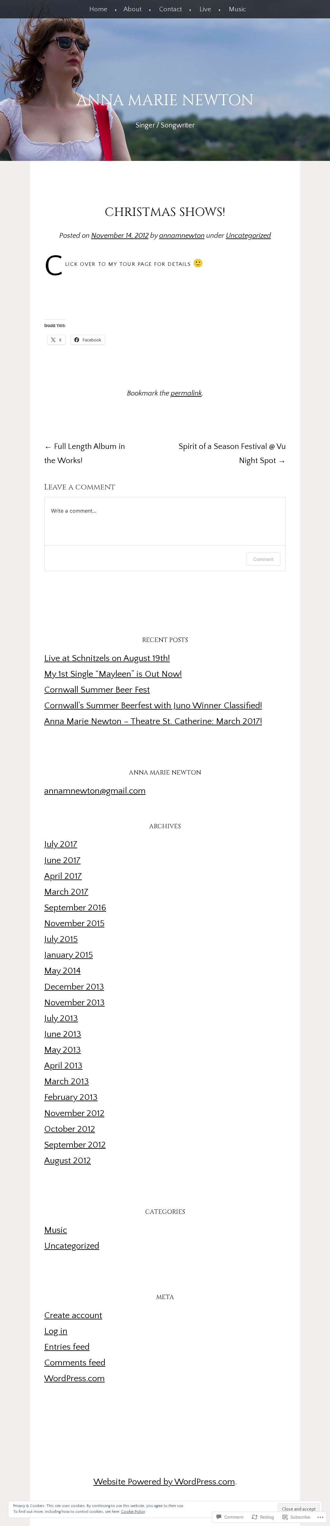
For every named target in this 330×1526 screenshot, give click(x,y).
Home (98, 9)
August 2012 (67, 1161)
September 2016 (75, 908)
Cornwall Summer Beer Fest (97, 690)
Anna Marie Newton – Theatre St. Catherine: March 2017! (153, 721)
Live (205, 9)
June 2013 (62, 1034)
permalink (186, 393)
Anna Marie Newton (165, 100)
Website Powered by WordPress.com (164, 1482)
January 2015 (68, 955)
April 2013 (63, 1066)
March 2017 (66, 892)
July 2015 (61, 939)
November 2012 (74, 1113)
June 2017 (62, 860)
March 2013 (66, 1081)
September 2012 (75, 1145)
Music (237, 9)
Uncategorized (248, 236)
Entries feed (67, 1347)
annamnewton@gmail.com (95, 791)
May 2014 (62, 971)
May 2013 (62, 1050)
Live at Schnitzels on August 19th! (107, 658)
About (132, 9)
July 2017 (60, 844)
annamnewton (182, 236)
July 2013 (61, 1018)
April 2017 (63, 876)
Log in (55, 1331)
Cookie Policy (133, 1512)
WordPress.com (74, 1378)
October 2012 (69, 1129)
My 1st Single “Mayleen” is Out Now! (113, 674)
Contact (170, 9)
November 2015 (74, 923)
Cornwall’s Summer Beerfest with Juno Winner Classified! (153, 706)
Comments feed (74, 1363)
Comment (263, 559)
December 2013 (74, 987)
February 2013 (71, 1097)
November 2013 (74, 1003)
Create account (73, 1315)
